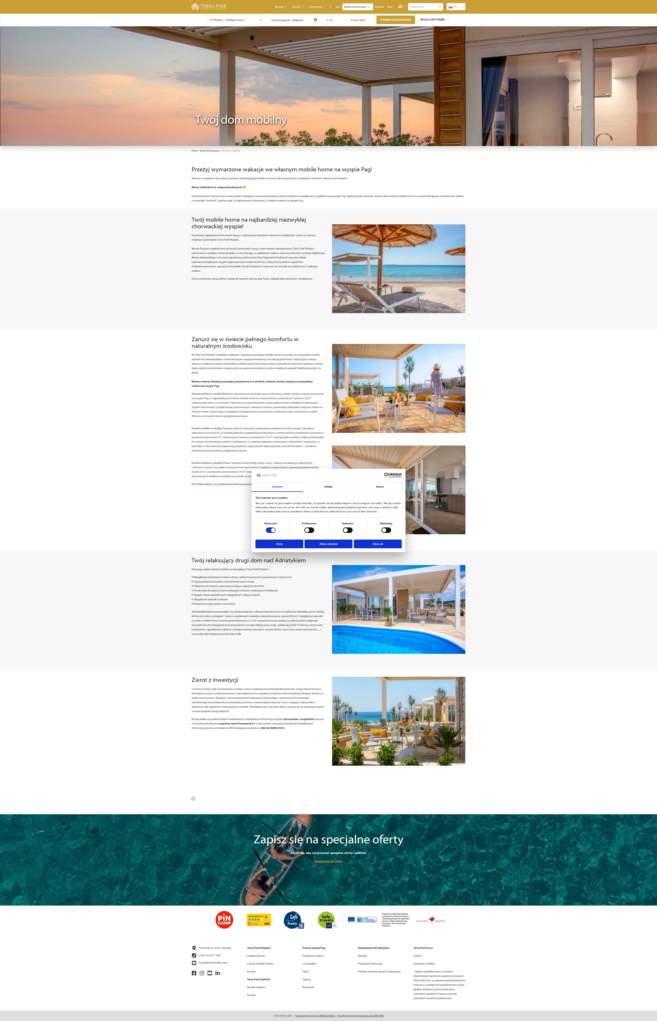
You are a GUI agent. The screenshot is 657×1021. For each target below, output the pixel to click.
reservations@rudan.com (212, 962)
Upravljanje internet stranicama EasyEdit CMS (360, 1016)
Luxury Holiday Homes (260, 963)
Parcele (251, 971)
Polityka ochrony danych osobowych (379, 971)
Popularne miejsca (313, 955)
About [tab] (380, 486)
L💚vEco (336, 6)
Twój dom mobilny (230, 150)
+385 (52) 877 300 (209, 955)
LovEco (417, 955)
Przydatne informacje (370, 963)
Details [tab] (328, 486)
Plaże (305, 971)
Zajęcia (306, 979)
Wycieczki (308, 987)
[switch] (309, 530)
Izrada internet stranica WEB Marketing (315, 1016)
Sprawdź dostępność (395, 19)
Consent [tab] (277, 486)
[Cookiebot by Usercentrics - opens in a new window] (387, 475)
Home (195, 150)
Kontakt (379, 6)
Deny (279, 543)
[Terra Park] (210, 6)
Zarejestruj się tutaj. (328, 861)
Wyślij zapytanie (432, 19)
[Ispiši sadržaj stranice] (193, 798)
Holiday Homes (256, 955)
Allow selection (328, 543)
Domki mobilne (256, 987)
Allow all (378, 543)
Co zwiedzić (309, 963)
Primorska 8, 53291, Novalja (214, 948)
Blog (390, 6)
